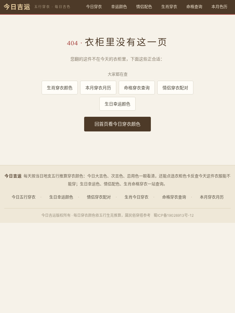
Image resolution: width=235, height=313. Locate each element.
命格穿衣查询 (137, 87)
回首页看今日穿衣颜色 (117, 124)
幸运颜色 (119, 6)
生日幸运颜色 (117, 103)
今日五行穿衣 (23, 196)
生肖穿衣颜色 (60, 87)
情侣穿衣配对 (175, 87)
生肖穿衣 (169, 6)
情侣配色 (144, 6)
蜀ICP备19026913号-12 (174, 215)
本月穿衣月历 (98, 87)
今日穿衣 (94, 6)
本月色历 (219, 6)
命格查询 (194, 6)
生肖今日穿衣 (136, 196)
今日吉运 (17, 7)
